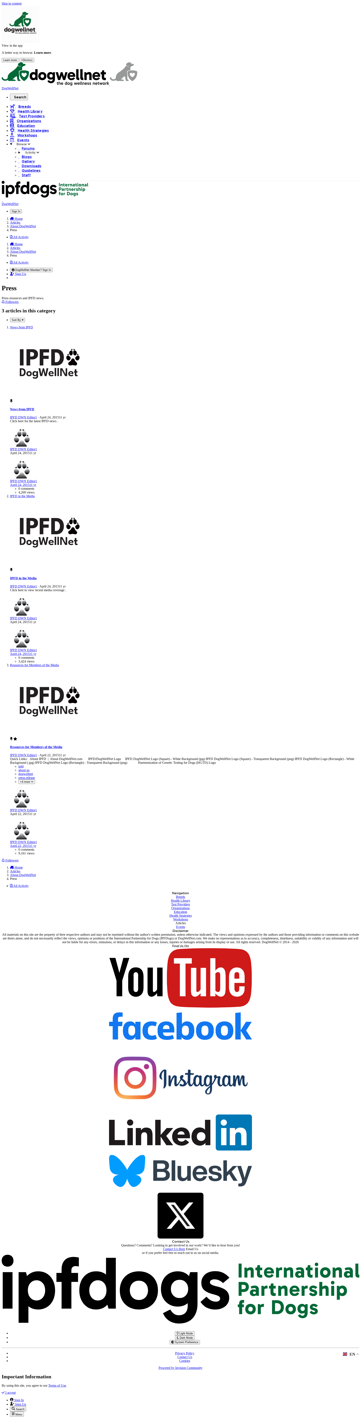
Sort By (17, 320)
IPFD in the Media (23, 578)
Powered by (180, 1368)
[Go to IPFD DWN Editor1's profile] (22, 445)
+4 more (25, 781)
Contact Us (184, 1357)
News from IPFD (22, 409)
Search (20, 97)
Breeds (180, 897)
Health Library (180, 900)
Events (180, 927)
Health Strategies (180, 915)
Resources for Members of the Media (36, 747)
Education (180, 912)
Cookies (184, 1360)
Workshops (180, 919)
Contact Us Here (174, 1249)
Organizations (180, 908)
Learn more (10, 60)
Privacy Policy (184, 1353)
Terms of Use (57, 1385)
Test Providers (180, 904)
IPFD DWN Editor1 (23, 417)
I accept (10, 1392)
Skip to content (12, 3)
